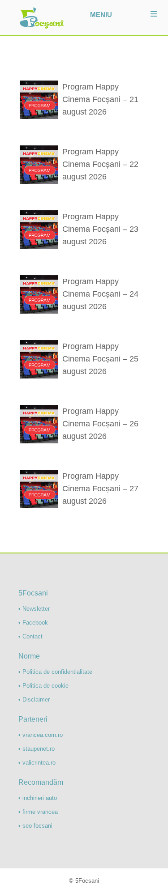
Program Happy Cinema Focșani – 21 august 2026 (100, 99)
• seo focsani (35, 825)
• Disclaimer (34, 699)
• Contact (30, 636)
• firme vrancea (38, 811)
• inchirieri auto (37, 798)
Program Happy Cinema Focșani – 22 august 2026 (100, 164)
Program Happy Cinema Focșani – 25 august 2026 (100, 359)
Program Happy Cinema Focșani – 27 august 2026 (100, 489)
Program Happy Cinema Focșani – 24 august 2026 (100, 294)
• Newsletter (34, 608)
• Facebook (33, 622)
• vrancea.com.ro (40, 734)
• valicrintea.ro (37, 762)
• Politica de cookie (43, 685)
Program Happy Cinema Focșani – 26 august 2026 (100, 424)
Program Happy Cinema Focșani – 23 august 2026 (100, 229)
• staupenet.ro (36, 748)
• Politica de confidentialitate (55, 671)
